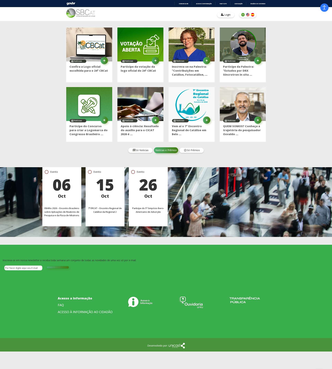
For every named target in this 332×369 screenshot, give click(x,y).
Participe (223, 3)
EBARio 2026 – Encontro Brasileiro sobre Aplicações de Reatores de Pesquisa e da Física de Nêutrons (61, 212)
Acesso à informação (204, 3)
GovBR (71, 3)
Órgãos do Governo (257, 3)
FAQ (61, 305)
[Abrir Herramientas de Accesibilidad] (324, 7)
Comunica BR (183, 3)
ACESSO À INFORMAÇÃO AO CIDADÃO (85, 312)
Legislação (238, 3)
